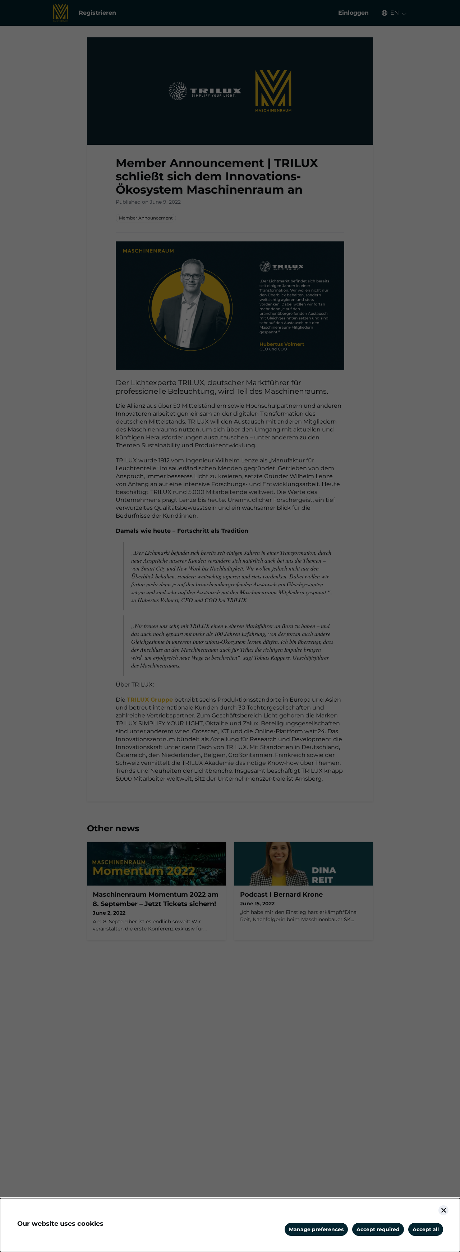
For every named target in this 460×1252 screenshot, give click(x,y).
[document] (230, 1225)
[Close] (443, 1210)
